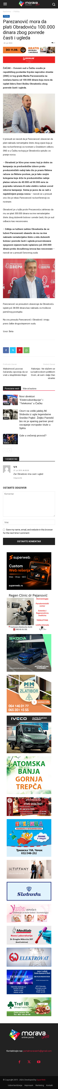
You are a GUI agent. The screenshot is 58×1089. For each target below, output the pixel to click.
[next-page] (9, 450)
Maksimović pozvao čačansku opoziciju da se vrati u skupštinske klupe (15, 371)
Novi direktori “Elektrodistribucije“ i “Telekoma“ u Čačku (31, 400)
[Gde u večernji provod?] (10, 439)
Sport (6, 418)
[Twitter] (13, 350)
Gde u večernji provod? (32, 435)
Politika (16, 12)
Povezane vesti (12, 388)
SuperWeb (41, 1079)
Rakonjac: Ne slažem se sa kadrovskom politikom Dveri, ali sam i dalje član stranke (42, 373)
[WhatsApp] (26, 350)
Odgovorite (17, 478)
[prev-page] (5, 450)
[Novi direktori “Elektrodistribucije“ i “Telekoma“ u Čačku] (10, 400)
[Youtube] (39, 1062)
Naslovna (7, 12)
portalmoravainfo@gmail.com (37, 1051)
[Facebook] (6, 350)
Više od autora (29, 388)
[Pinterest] (20, 350)
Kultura (6, 443)
